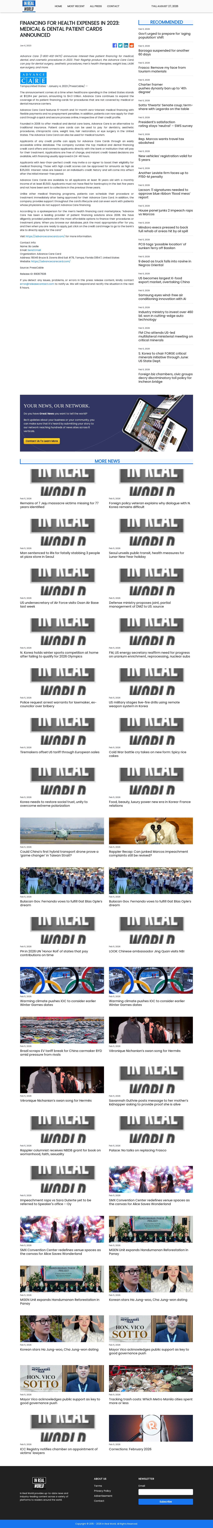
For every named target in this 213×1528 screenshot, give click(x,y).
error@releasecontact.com (37, 284)
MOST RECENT (76, 6)
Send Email (34, 250)
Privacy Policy (102, 1491)
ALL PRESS (96, 6)
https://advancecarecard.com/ (45, 236)
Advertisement (103, 1496)
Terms (98, 1486)
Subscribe (166, 1501)
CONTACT (113, 6)
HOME (58, 6)
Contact (99, 1501)
